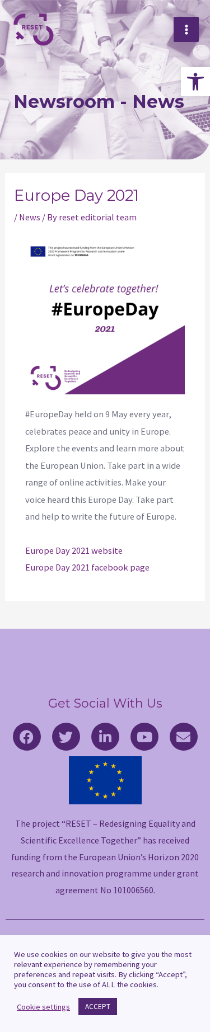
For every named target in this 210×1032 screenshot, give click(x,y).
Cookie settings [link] (43, 1007)
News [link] (29, 217)
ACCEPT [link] (97, 1006)
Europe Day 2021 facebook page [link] (87, 567)
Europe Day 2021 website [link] (74, 550)
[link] (195, 81)
